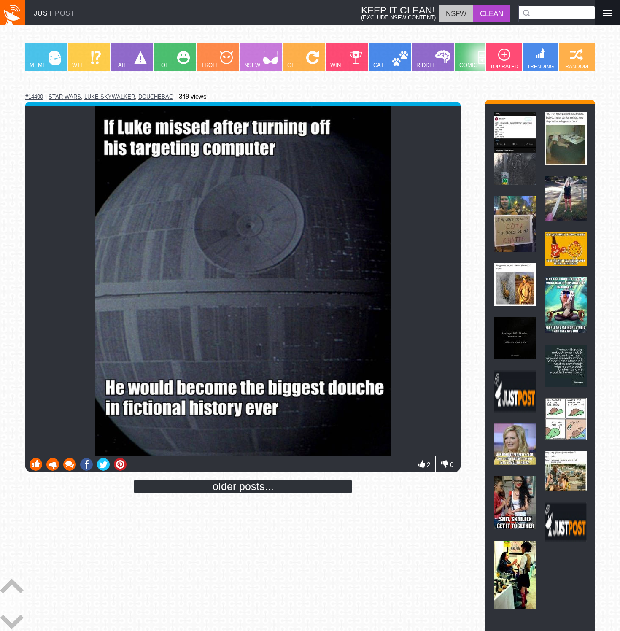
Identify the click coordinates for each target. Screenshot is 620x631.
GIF (292, 65)
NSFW (252, 65)
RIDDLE (426, 65)
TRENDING (540, 66)
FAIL (121, 65)
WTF (78, 65)
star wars (65, 97)
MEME (38, 65)
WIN (335, 65)
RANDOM (576, 66)
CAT (378, 65)
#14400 (34, 97)
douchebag (155, 97)
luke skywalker (109, 97)
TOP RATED (504, 66)
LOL (163, 65)
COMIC (468, 65)
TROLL (209, 65)
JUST (54, 13)
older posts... (243, 486)
